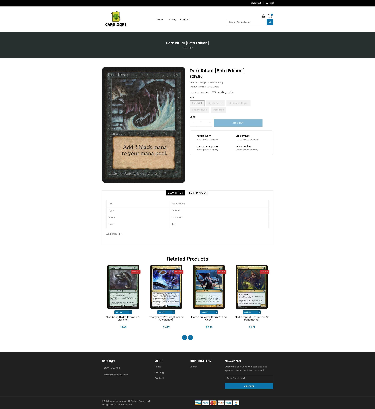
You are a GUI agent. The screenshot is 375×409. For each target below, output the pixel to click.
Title (192, 97)
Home (158, 366)
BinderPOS (126, 404)
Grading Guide (225, 92)
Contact (159, 378)
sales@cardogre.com (116, 374)
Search (193, 366)
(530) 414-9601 (112, 368)
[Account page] (264, 16)
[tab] (175, 192)
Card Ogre (187, 47)
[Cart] (270, 16)
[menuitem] (160, 19)
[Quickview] (106, 328)
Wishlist (270, 2)
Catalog (159, 372)
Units (192, 117)
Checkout (256, 2)
